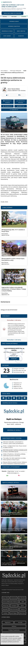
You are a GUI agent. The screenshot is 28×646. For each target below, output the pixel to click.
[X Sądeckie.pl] (8, 398)
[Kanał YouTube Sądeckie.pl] (14, 398)
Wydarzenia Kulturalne (7, 31)
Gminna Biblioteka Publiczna (10, 601)
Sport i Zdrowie (7, 35)
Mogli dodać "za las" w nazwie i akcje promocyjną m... (14, 473)
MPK (23, 601)
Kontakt (14, 359)
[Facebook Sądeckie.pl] (3, 398)
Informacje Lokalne (14, 21)
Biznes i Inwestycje (21, 31)
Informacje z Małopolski (14, 26)
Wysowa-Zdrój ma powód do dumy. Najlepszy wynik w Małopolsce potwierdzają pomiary (15, 458)
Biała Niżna (22, 613)
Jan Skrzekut (22, 598)
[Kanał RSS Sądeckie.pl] (24, 398)
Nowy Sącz (6, 605)
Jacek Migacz (13, 613)
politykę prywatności (13, 641)
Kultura (23, 609)
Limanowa (13, 598)
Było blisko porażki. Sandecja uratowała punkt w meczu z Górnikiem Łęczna (15, 446)
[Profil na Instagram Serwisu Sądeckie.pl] (19, 398)
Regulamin (8, 622)
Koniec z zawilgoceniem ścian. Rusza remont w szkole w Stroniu (14, 442)
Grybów (5, 613)
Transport (14, 605)
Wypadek (5, 609)
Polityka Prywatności (14, 630)
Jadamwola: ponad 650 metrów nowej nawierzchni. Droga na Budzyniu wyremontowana (13, 463)
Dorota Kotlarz (16, 89)
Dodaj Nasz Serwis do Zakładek (12, 13)
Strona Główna (4, 70)
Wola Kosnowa (14, 609)
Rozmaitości (21, 35)
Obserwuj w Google (14, 430)
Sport (22, 605)
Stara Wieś (5, 598)
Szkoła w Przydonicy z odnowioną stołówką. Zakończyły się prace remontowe (14, 450)
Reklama (14, 626)
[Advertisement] (14, 53)
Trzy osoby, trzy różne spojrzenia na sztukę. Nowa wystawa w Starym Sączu (14, 454)
